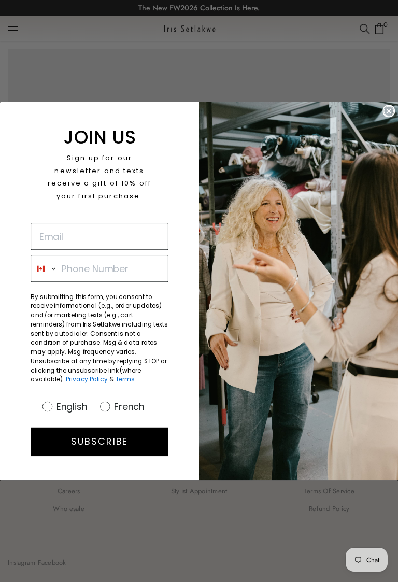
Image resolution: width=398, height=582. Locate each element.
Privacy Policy (87, 379)
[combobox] (43, 268)
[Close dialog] (388, 111)
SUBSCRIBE (99, 441)
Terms (125, 379)
